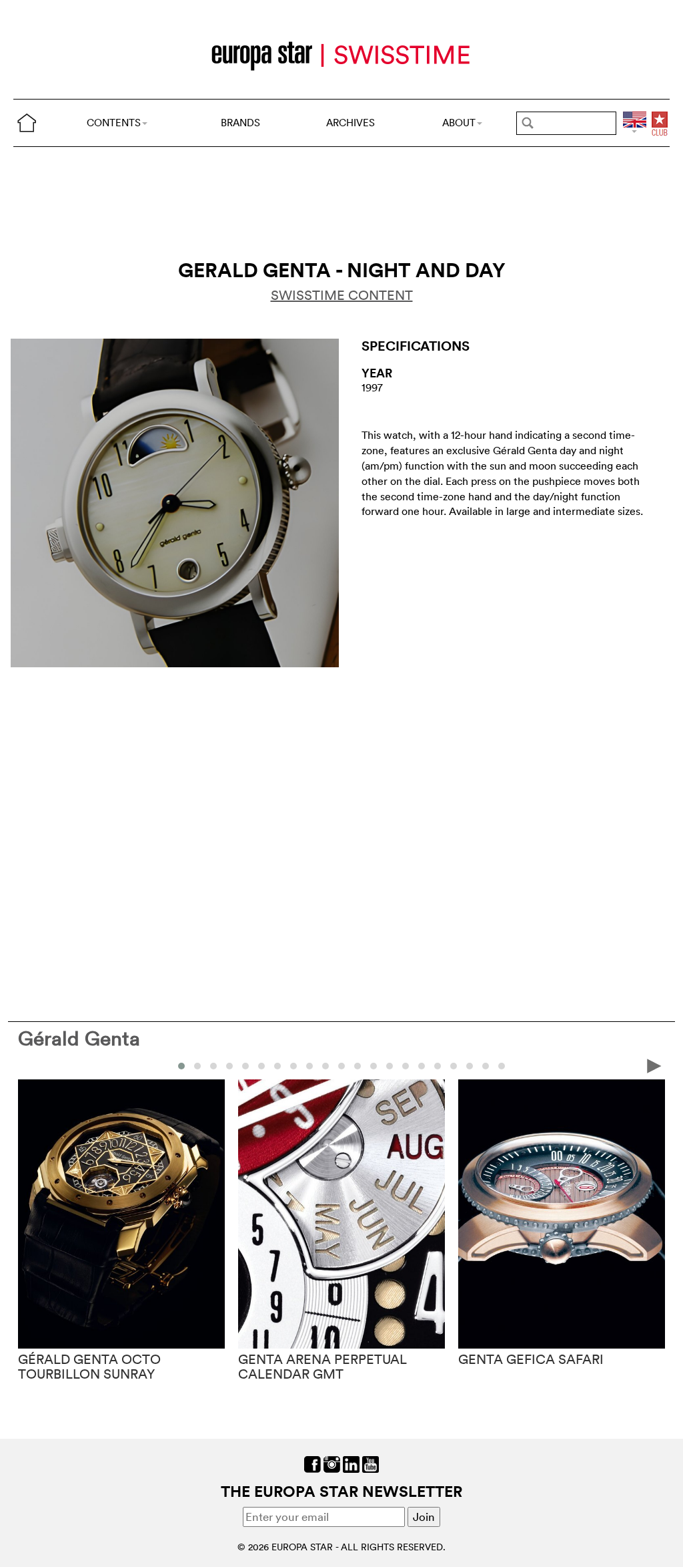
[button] (181, 1066)
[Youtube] (370, 1463)
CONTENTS (114, 122)
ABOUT (459, 122)
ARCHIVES (350, 122)
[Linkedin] (351, 1463)
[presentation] (28, 1065)
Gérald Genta (79, 1038)
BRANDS (240, 122)
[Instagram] (331, 1463)
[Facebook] (312, 1463)
